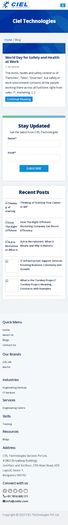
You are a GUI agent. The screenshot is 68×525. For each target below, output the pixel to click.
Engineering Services (15, 387)
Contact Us (9, 345)
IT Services (9, 392)
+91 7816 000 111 (17, 496)
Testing (7, 424)
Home (8, 40)
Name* (12, 138)
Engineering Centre (14, 408)
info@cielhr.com (17, 501)
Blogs (6, 340)
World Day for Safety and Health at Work (32, 59)
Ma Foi (6, 367)
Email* (12, 152)
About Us (8, 335)
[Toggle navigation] (62, 5)
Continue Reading (19, 99)
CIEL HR (7, 362)
